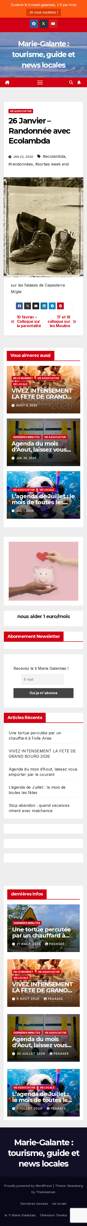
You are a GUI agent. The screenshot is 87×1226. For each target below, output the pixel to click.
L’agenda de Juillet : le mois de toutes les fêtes (43, 502)
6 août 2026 (28, 999)
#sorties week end (52, 164)
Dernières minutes (26, 437)
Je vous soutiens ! (43, 12)
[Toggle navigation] (40, 82)
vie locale (20, 384)
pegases (57, 944)
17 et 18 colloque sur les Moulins (59, 321)
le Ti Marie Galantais (20, 1215)
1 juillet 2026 (30, 1108)
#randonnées (20, 164)
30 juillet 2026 (31, 1053)
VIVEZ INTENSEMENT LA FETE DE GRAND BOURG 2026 (42, 396)
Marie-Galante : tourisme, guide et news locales (43, 54)
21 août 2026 (29, 944)
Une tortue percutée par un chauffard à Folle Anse (41, 935)
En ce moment (23, 378)
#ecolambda (54, 156)
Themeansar (45, 1192)
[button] (71, 82)
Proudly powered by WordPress (28, 1186)
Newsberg (75, 1186)
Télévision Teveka (53, 1215)
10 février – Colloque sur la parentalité (29, 321)
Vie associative (21, 111)
